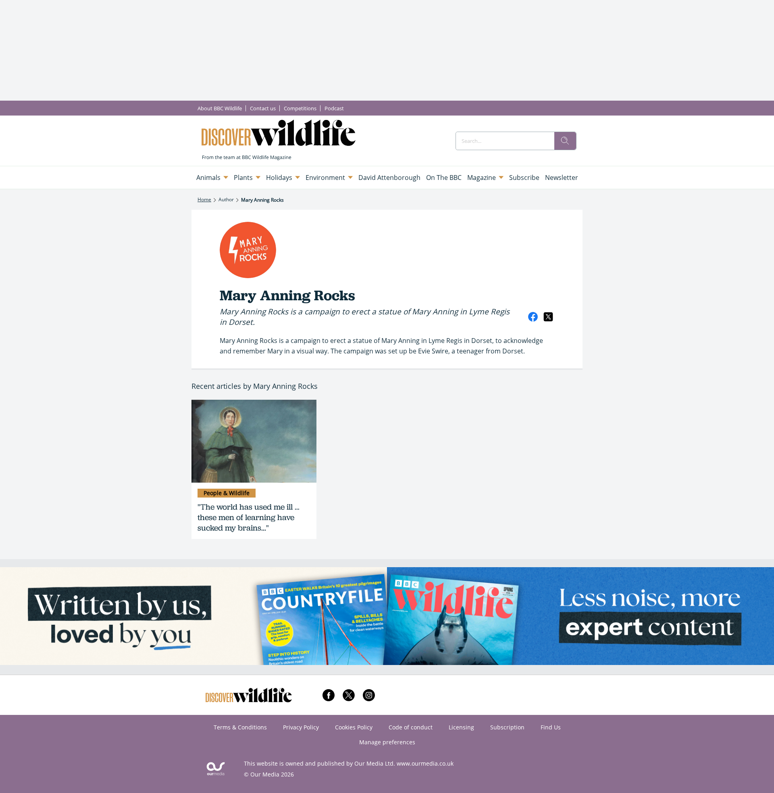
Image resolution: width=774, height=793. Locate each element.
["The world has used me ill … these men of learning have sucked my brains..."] (253, 441)
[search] (565, 141)
